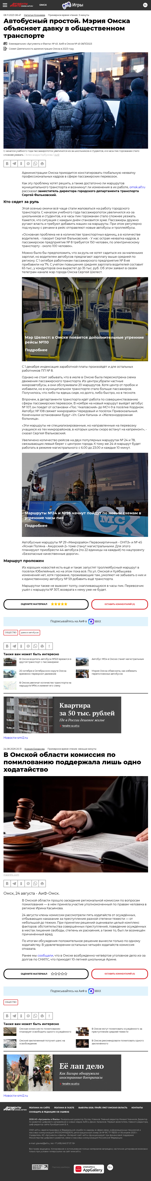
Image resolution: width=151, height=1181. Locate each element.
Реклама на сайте (39, 1107)
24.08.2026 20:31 (12, 748)
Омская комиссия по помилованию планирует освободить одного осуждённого (45, 1030)
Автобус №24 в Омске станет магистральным (118, 659)
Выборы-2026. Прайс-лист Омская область (102, 1107)
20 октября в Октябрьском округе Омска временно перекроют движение (42, 672)
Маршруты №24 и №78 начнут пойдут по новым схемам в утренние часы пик (83, 515)
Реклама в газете (64, 1107)
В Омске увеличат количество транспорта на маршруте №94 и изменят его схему (45, 684)
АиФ (56, 154)
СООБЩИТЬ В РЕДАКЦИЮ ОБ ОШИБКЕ (49, 1112)
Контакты (137, 1107)
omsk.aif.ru (137, 187)
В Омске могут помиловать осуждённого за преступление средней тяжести (117, 1030)
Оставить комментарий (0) (120, 604)
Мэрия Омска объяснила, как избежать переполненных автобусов (114, 672)
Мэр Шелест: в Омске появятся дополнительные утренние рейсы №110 (84, 339)
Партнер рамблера (61, 1167)
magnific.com (11, 874)
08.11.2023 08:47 (12, 15)
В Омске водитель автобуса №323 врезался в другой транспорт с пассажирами (45, 660)
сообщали (45, 955)
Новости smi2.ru (15, 738)
